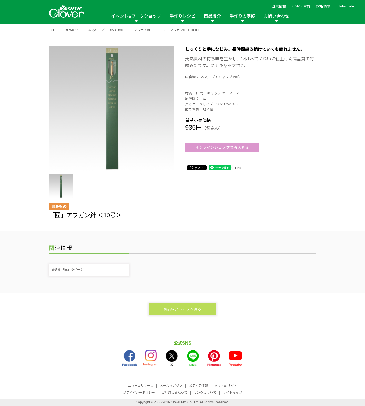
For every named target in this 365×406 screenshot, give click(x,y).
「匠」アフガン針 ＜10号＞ (180, 30)
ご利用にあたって (174, 393)
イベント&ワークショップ (136, 16)
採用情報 (323, 6)
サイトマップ (232, 393)
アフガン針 (142, 30)
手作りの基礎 (242, 16)
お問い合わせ (276, 16)
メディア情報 (198, 386)
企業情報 (279, 6)
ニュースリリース (140, 386)
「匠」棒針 (116, 30)
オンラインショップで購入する (222, 147)
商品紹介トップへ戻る (183, 309)
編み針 (93, 30)
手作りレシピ (182, 16)
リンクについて (205, 393)
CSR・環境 (301, 6)
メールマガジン (171, 386)
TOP (52, 30)
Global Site (345, 6)
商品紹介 (212, 16)
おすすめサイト (226, 386)
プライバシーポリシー (139, 393)
